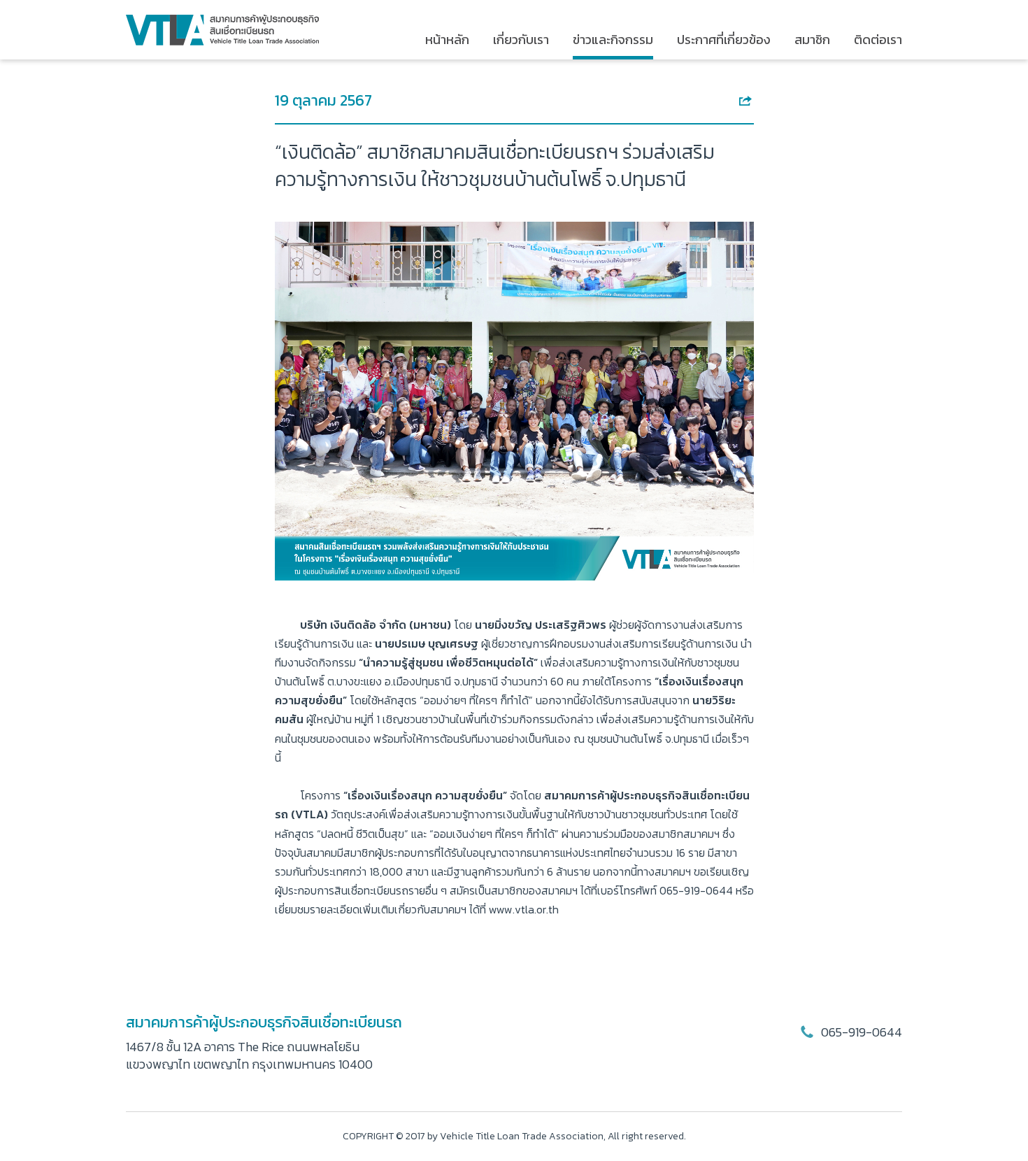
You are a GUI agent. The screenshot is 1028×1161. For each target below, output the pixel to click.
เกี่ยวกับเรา (521, 40)
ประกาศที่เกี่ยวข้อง (724, 40)
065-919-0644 (860, 1032)
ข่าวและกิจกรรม (613, 40)
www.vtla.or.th (524, 909)
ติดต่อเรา (878, 40)
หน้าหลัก (447, 40)
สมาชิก (812, 40)
